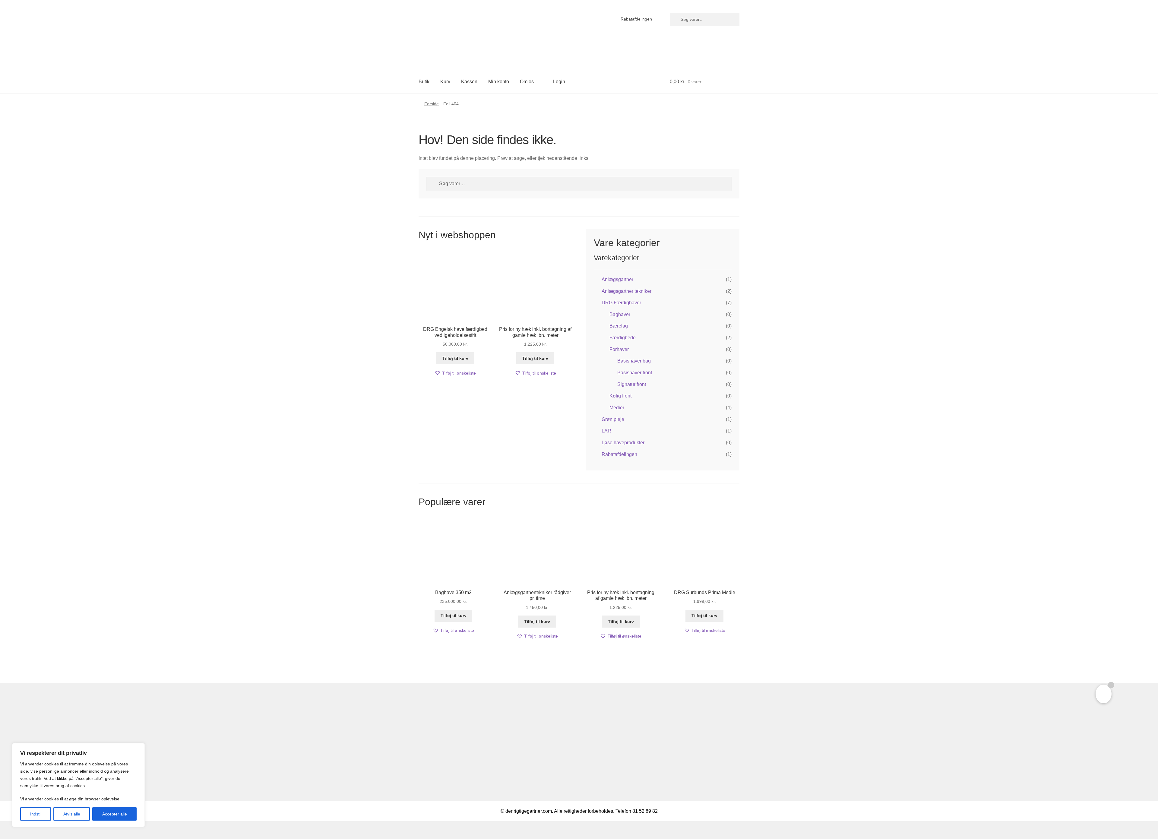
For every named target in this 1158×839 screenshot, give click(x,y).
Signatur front (631, 384)
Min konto (498, 81)
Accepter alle (114, 814)
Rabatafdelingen (636, 19)
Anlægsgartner (617, 279)
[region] (78, 785)
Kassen (469, 81)
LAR (606, 430)
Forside (431, 103)
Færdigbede (622, 337)
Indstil (35, 814)
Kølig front (620, 395)
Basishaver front (634, 372)
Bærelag (618, 325)
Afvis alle (71, 814)
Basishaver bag (634, 360)
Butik (424, 81)
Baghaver (619, 314)
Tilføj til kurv (455, 358)
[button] (455, 373)
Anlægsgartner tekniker (626, 291)
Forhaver (619, 349)
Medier (616, 407)
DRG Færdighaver (621, 302)
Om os (527, 81)
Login (559, 81)
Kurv (445, 81)
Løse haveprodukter (623, 442)
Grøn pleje (613, 419)
